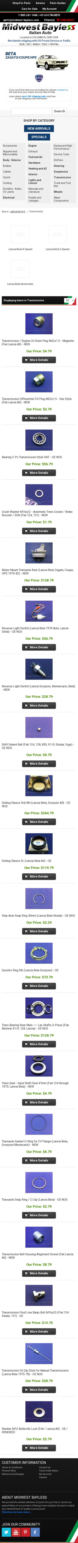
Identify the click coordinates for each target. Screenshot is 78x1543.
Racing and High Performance (63, 147)
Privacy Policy (9, 1470)
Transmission (62, 177)
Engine (32, 145)
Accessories (10, 145)
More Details (39, 360)
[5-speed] (57, 234)
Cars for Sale (29, 8)
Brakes (7, 165)
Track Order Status (48, 1470)
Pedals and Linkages (34, 199)
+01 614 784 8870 (49, 15)
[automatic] (20, 269)
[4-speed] (20, 234)
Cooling (7, 183)
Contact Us (44, 1467)
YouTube (15, 1532)
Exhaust (33, 151)
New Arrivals (39, 128)
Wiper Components (61, 199)
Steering (59, 165)
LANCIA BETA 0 (17, 211)
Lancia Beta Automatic (20, 284)
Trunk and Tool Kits (62, 185)
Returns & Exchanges (13, 1474)
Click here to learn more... (17, 1512)
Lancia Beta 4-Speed (20, 249)
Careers (43, 1477)
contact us (62, 90)
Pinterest (25, 1532)
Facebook (35, 1532)
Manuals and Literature (35, 190)
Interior (33, 174)
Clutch (6, 177)
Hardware (34, 162)
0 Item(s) (59, 20)
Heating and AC (37, 168)
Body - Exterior (12, 160)
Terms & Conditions (12, 1467)
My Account (49, 8)
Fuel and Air (35, 157)
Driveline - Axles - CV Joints (13, 190)
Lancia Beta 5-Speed (57, 249)
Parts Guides (58, 3)
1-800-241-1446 (27, 15)
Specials (39, 137)
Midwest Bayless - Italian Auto (39, 29)
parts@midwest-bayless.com (21, 20)
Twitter (6, 1532)
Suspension (61, 171)
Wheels (58, 191)
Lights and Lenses (34, 182)
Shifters (58, 160)
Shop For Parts (22, 3)
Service (40, 3)
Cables (7, 171)
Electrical (9, 197)
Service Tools (61, 154)
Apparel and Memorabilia (10, 153)
